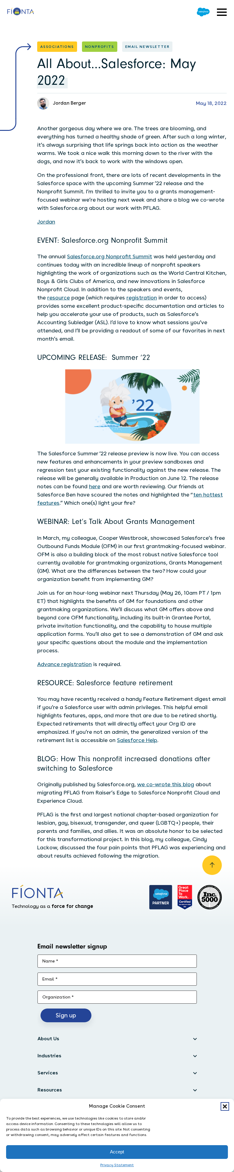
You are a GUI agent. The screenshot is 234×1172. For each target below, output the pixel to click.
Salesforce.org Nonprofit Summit (109, 256)
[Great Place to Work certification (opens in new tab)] (184, 897)
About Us (48, 1038)
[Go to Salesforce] (203, 12)
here (94, 486)
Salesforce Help (137, 740)
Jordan (46, 221)
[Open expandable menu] (222, 12)
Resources (49, 1090)
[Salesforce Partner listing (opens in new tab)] (160, 897)
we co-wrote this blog (165, 784)
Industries (49, 1056)
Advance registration (64, 664)
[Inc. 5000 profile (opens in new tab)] (209, 897)
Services (47, 1073)
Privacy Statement (117, 1165)
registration (141, 297)
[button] (225, 1106)
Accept (117, 1151)
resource (58, 297)
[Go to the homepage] (20, 12)
